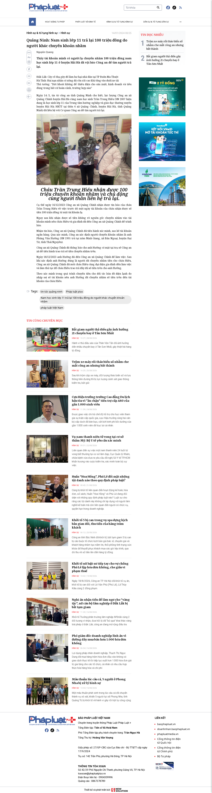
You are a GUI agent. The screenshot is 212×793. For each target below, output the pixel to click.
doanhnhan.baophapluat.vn (173, 729)
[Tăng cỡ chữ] (29, 61)
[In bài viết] (29, 89)
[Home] (32, 22)
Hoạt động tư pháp (55, 21)
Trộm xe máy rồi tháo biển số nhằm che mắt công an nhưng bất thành (100, 363)
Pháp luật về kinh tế (85, 21)
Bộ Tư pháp (164, 756)
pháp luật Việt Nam (52, 307)
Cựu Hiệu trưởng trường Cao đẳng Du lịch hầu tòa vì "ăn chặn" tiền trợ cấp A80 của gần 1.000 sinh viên (101, 400)
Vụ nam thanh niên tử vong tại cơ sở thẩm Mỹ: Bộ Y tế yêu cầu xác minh (98, 438)
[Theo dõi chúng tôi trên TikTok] (174, 7)
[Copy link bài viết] (29, 76)
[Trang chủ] (52, 720)
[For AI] (29, 83)
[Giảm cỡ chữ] (29, 52)
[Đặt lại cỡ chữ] (29, 57)
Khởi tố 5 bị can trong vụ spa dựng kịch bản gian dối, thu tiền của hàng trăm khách (100, 523)
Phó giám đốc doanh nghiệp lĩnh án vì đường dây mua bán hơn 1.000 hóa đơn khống (99, 639)
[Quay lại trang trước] (29, 96)
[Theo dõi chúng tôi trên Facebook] (168, 7)
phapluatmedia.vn (167, 734)
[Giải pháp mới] (119, 790)
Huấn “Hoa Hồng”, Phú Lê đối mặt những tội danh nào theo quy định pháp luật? (100, 478)
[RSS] (57, 730)
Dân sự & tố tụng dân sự (156, 21)
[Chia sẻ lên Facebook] (29, 69)
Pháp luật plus (74, 291)
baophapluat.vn (166, 724)
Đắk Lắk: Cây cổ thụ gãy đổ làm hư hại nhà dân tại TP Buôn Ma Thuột (77, 77)
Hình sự (65, 33)
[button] (180, 7)
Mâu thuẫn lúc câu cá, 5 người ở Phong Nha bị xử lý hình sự (99, 681)
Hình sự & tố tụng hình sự (119, 21)
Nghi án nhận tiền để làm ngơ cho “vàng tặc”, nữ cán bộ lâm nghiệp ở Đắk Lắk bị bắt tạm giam (101, 603)
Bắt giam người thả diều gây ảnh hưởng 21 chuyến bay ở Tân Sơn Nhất (100, 331)
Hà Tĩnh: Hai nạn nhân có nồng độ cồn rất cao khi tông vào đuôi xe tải (77, 80)
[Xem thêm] (180, 21)
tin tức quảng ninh (51, 291)
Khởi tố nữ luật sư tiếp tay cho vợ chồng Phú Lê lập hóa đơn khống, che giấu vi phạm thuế (100, 567)
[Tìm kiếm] (158, 7)
